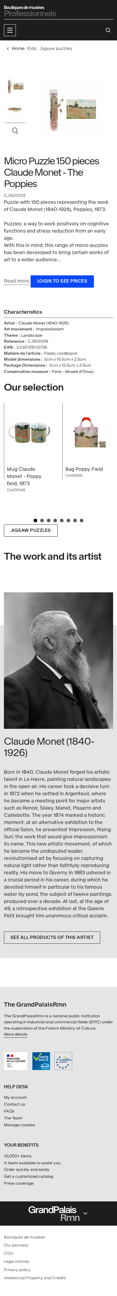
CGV (9, 1253)
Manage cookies (19, 1125)
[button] (10, 30)
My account (15, 1097)
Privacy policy (17, 1270)
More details (15, 1034)
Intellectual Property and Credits (35, 1278)
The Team (13, 1118)
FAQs (9, 1111)
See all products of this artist (52, 937)
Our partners (16, 1245)
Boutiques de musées (24, 1237)
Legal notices (16, 1261)
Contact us (14, 1104)
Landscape (31, 335)
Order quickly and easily (27, 1169)
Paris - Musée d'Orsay (73, 372)
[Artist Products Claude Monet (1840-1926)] (58, 660)
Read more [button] (16, 280)
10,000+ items (18, 1156)
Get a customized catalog (28, 1176)
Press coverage (19, 1183)
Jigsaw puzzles (30, 530)
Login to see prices (62, 281)
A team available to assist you (32, 1163)
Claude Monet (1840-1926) (43, 323)
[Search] (108, 30)
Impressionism (50, 329)
